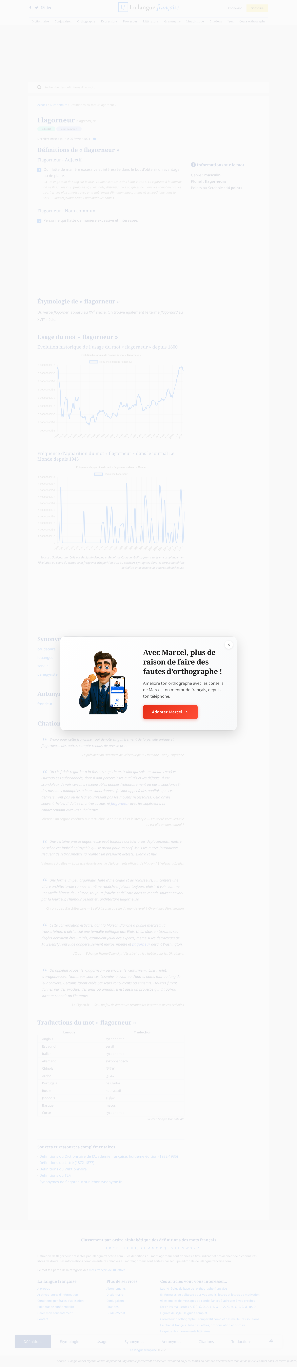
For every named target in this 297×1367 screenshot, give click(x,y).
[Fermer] (229, 645)
